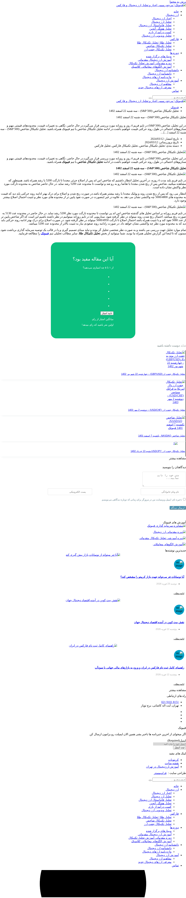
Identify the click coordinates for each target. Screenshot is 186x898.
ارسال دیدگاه (178, 507)
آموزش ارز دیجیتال (167, 80)
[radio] (89, 275)
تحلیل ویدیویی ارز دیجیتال (156, 35)
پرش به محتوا (178, 1)
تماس (175, 90)
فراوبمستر (160, 773)
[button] (177, 458)
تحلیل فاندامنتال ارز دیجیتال (155, 25)
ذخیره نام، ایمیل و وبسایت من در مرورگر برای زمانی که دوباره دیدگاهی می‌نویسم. (141, 499)
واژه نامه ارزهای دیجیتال (156, 77)
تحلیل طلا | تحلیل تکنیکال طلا (154, 42)
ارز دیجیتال (172, 15)
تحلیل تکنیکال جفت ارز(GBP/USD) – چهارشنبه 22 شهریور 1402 (153, 374)
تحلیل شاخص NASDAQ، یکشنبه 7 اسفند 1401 (161, 435)
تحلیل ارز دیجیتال (161, 21)
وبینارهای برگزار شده (158, 56)
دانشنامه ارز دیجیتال (167, 70)
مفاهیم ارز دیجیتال (160, 83)
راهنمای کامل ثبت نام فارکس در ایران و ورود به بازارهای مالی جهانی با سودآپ (139, 667)
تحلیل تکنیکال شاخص (158, 46)
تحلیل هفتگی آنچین (160, 28)
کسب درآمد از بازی (159, 32)
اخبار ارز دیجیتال (161, 18)
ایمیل (176, 740)
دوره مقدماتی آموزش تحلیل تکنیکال (149, 63)
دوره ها (174, 52)
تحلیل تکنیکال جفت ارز (157, 49)
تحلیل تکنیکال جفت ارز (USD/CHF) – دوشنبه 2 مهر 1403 (156, 410)
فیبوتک (175, 107)
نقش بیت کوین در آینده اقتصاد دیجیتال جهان (159, 622)
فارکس (174, 39)
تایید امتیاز (107, 313)
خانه (176, 11)
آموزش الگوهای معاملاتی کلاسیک (151, 66)
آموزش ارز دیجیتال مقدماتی (154, 59)
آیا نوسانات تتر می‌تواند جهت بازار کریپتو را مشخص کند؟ (152, 576)
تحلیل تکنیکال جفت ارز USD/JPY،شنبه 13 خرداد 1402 (158, 451)
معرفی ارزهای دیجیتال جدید (154, 87)
